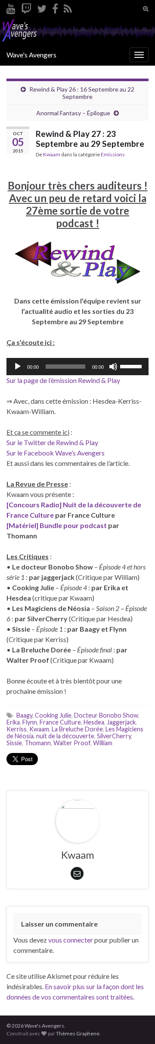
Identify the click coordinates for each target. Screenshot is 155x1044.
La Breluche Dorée (77, 729)
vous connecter (70, 940)
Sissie (14, 743)
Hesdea (94, 722)
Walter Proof (71, 743)
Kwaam (51, 154)
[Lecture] (17, 366)
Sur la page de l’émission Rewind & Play (63, 380)
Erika (13, 722)
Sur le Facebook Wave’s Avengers (55, 453)
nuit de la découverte (65, 736)
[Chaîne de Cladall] (11, 7)
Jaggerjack (121, 722)
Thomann (38, 743)
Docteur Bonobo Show (106, 715)
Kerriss (16, 729)
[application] (77, 366)
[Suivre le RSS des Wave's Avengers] (68, 7)
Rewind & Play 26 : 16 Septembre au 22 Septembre (81, 92)
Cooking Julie (53, 715)
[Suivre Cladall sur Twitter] (41, 7)
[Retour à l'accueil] (77, 31)
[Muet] (113, 366)
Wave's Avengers (31, 55)
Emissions (113, 154)
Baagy (24, 715)
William (102, 743)
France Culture (60, 722)
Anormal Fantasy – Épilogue (73, 113)
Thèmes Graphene (77, 1033)
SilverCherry (114, 736)
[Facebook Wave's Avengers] (55, 7)
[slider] (132, 365)
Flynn (29, 722)
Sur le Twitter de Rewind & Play (52, 442)
